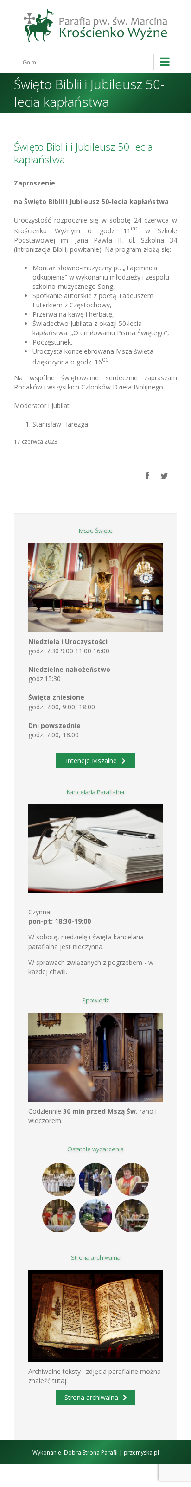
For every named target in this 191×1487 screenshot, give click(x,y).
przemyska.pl (141, 1452)
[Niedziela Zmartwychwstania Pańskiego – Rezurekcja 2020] (132, 1216)
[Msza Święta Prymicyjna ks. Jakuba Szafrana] (59, 1216)
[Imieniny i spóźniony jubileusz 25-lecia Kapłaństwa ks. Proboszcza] (132, 1180)
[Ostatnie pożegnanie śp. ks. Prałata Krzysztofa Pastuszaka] (95, 1216)
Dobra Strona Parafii (91, 1452)
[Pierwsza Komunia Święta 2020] (59, 1180)
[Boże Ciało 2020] (95, 1180)
